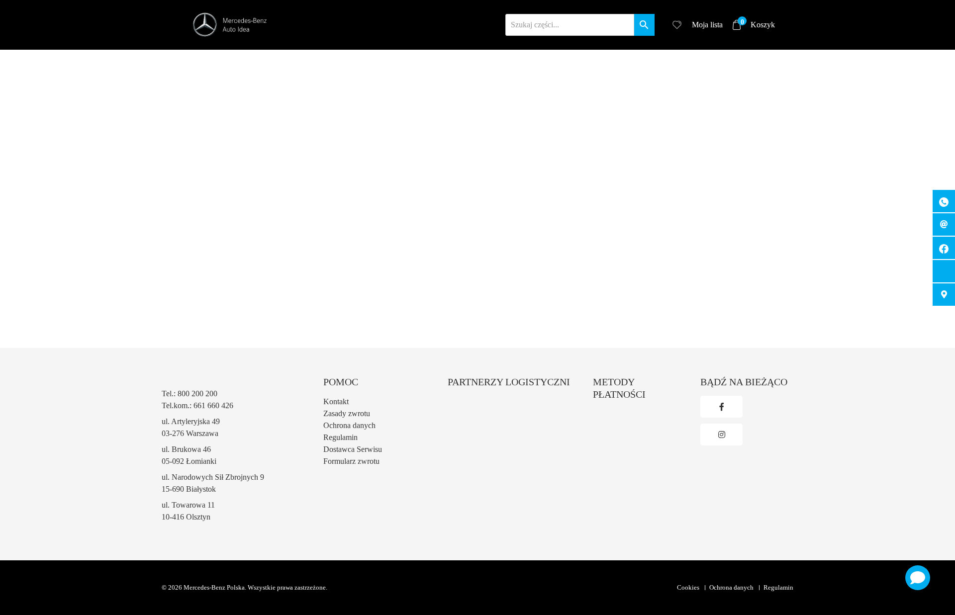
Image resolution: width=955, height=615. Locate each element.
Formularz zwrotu (351, 461)
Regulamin (340, 437)
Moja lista (707, 24)
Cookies (688, 587)
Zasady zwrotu (346, 413)
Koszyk (758, 24)
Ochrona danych (349, 425)
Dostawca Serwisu (352, 449)
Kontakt (336, 401)
